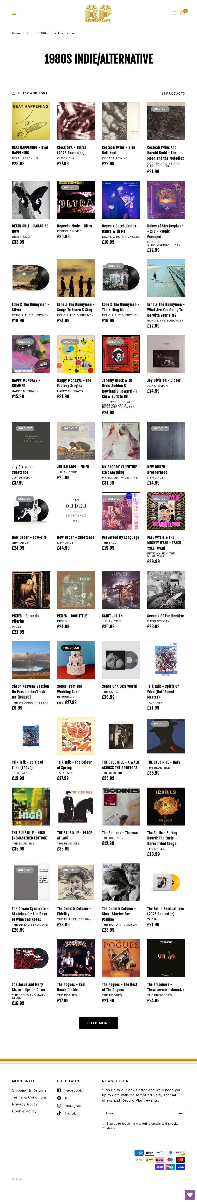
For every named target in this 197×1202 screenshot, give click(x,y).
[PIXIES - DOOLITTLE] (76, 590)
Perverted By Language (120, 537)
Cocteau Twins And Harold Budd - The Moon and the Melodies (165, 153)
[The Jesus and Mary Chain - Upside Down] (31, 958)
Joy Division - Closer (164, 380)
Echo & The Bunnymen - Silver (30, 307)
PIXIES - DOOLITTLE (72, 616)
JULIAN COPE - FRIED (73, 467)
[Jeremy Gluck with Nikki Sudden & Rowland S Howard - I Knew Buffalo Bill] (121, 354)
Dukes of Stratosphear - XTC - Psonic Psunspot (165, 231)
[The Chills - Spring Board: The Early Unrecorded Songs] (166, 807)
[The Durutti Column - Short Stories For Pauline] (121, 882)
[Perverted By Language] (121, 511)
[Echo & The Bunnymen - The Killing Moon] (121, 278)
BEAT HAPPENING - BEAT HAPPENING (30, 150)
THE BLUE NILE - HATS (163, 762)
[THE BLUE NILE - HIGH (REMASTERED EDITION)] (31, 807)
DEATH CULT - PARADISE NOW (30, 229)
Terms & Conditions (29, 1097)
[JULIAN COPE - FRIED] (76, 441)
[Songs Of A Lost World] (121, 660)
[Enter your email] (180, 1113)
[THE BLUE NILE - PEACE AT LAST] (76, 807)
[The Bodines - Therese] (121, 807)
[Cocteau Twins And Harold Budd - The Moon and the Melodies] (166, 121)
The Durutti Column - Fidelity (74, 911)
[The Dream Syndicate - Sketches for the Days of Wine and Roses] (31, 882)
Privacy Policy (25, 1104)
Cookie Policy (24, 1111)
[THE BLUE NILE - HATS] (166, 736)
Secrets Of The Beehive (165, 616)
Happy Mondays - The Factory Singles (74, 383)
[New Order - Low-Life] (31, 511)
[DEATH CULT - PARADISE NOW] (31, 200)
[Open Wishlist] (190, 1195)
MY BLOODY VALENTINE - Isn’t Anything (121, 470)
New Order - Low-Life (29, 537)
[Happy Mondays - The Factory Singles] (76, 354)
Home (16, 33)
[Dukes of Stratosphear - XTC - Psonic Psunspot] (166, 200)
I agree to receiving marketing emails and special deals (143, 1126)
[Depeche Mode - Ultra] (76, 200)
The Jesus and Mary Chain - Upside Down (28, 987)
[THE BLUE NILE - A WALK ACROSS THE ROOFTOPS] (121, 736)
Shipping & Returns (29, 1090)
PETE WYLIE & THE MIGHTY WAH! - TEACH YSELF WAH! (164, 543)
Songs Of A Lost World (119, 686)
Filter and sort (33, 93)
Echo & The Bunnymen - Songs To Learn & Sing (76, 307)
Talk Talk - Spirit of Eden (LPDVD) (27, 765)
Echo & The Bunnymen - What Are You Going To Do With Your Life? (166, 310)
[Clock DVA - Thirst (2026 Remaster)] (76, 121)
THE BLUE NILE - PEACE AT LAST (74, 836)
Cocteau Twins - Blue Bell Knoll (119, 150)
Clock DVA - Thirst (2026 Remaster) (71, 150)
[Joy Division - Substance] (31, 441)
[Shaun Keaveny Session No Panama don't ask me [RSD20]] (31, 660)
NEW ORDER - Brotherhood (157, 470)
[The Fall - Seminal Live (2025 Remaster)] (166, 882)
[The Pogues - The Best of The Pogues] (121, 958)
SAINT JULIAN (112, 616)
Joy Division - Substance (23, 470)
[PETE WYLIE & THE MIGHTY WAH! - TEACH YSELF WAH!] (166, 511)
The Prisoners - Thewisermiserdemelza (166, 987)
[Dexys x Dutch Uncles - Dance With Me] (121, 200)
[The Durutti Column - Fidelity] (76, 882)
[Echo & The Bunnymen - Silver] (31, 278)
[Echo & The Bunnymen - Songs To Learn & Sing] (76, 278)
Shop (30, 33)
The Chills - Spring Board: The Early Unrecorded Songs (162, 838)
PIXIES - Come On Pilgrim (25, 619)
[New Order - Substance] (76, 511)
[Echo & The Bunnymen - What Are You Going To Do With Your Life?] (166, 278)
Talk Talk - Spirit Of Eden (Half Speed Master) (163, 691)
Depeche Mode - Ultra (74, 226)
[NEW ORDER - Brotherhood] (166, 441)
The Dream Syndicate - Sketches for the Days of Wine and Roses (30, 914)
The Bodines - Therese (120, 833)
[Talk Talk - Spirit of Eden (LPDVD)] (31, 736)
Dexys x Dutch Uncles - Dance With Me (120, 229)
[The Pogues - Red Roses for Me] (76, 958)
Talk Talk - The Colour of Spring (74, 765)
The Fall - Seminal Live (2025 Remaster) (165, 911)
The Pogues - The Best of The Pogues (119, 987)
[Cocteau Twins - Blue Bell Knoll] (121, 121)
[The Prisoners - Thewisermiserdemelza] (166, 958)
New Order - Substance (75, 537)
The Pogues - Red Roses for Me (71, 987)
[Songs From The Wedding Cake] (76, 660)
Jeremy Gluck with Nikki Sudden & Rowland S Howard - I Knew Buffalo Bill (119, 388)
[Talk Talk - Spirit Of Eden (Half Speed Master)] (166, 660)
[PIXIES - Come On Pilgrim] (31, 590)
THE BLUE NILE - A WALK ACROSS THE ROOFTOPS (120, 765)
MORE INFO (23, 1081)
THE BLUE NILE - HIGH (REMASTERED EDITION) (30, 836)
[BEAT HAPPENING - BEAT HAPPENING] (31, 121)
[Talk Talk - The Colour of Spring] (76, 736)
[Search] (175, 13)
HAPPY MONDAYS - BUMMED (26, 383)
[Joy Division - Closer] (166, 354)
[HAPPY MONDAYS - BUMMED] (31, 354)
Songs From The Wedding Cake (69, 689)
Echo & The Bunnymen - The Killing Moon (121, 307)
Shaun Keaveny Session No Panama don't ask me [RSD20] (30, 691)
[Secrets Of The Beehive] (166, 590)
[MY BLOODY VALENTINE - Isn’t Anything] (121, 441)
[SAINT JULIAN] (121, 590)
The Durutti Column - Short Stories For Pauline (119, 914)
